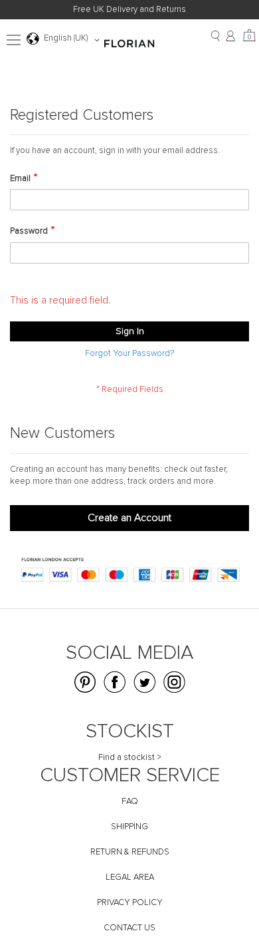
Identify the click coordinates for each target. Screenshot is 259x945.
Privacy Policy (130, 902)
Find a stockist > (129, 757)
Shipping (129, 827)
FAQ (130, 801)
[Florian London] (129, 45)
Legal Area (130, 877)
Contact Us (129, 928)
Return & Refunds (129, 852)
